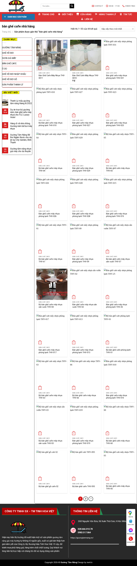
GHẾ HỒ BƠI (8, 53)
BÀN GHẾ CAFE (9, 63)
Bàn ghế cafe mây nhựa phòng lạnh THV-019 (82, 442)
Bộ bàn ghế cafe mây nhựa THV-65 (118, 169)
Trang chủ (6, 32)
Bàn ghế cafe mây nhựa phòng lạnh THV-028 (82, 215)
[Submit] (72, 6)
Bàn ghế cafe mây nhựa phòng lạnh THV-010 (116, 396)
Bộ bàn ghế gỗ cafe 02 (48, 486)
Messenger (130, 534)
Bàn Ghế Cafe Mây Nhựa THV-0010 (85, 76)
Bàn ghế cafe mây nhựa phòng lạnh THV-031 (116, 76)
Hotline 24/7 (131, 542)
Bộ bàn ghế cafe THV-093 (83, 486)
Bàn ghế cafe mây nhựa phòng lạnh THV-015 (116, 215)
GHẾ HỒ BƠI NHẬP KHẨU (14, 74)
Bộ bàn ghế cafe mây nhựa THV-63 (50, 396)
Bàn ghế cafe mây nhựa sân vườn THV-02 (84, 305)
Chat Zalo (131, 524)
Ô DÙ (4, 68)
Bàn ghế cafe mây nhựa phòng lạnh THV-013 (82, 351)
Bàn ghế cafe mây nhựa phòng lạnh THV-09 (82, 260)
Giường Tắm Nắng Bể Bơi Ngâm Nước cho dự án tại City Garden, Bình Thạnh (21, 139)
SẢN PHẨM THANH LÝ (12, 84)
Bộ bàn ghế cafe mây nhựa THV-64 (50, 169)
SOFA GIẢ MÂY (9, 58)
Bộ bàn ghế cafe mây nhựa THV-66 (84, 396)
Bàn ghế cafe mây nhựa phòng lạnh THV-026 (49, 215)
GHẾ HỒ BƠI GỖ (9, 79)
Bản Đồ (131, 517)
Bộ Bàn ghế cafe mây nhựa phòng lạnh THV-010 (50, 124)
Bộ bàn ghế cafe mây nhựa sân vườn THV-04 (50, 305)
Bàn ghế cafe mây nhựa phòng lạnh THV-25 (116, 305)
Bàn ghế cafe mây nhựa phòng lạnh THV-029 (82, 169)
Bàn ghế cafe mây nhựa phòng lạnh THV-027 (82, 124)
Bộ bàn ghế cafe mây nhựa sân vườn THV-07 (118, 260)
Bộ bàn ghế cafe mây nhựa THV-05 (118, 487)
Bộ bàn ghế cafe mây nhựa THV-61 (50, 260)
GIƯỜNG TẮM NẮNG (11, 47)
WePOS (89, 562)
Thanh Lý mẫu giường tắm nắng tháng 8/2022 (21, 102)
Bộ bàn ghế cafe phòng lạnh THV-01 (118, 351)
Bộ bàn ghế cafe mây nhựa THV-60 (118, 442)
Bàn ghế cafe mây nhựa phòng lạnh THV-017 (49, 351)
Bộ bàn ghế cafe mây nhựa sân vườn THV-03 (50, 442)
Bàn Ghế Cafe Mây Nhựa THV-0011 (52, 76)
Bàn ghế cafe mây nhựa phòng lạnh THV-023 (116, 124)
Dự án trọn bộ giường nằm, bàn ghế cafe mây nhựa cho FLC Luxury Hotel (20, 113)
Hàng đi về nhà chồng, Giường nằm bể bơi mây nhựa (21, 126)
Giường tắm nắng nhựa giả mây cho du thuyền (20, 150)
